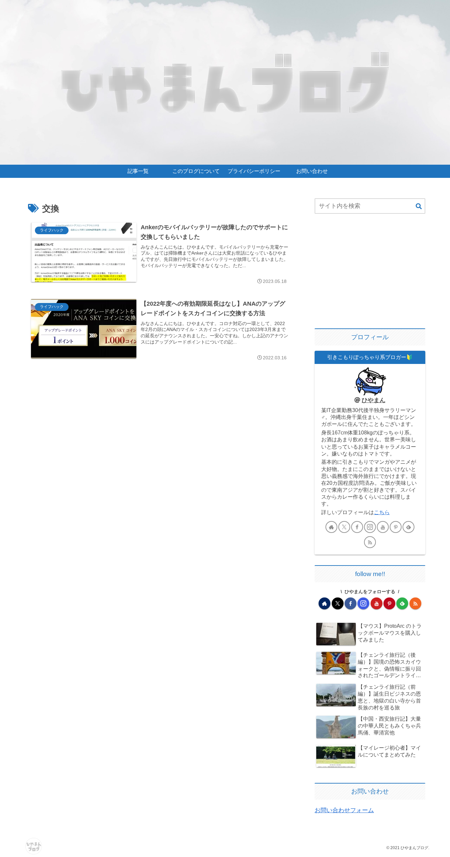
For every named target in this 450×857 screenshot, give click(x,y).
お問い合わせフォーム (344, 810)
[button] (418, 206)
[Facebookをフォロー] (357, 527)
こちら (382, 512)
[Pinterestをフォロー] (396, 527)
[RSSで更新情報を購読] (370, 542)
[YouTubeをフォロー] (383, 527)
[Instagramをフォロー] (370, 527)
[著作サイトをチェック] (331, 527)
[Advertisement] (370, 272)
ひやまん (373, 400)
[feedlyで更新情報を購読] (408, 527)
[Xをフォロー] (344, 527)
